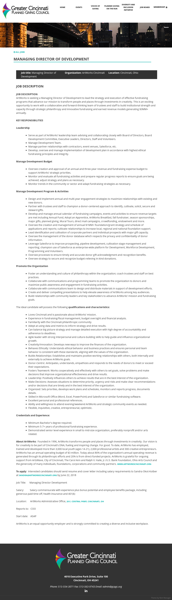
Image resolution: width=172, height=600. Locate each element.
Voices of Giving (95, 7)
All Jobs (20, 52)
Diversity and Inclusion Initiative (128, 7)
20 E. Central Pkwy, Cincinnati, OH (85, 501)
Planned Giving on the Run (111, 7)
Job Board (145, 7)
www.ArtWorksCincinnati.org (134, 464)
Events (79, 7)
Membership (159, 7)
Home (62, 7)
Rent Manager (165, 598)
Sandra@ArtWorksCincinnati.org (38, 475)
